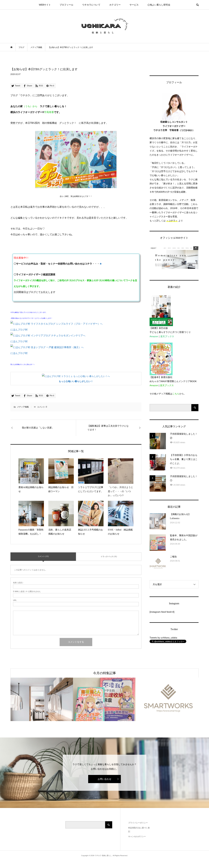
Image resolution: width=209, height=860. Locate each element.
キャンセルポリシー (137, 836)
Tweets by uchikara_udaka (163, 637)
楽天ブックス (167, 336)
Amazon (154, 336)
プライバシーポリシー (138, 823)
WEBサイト (45, 4)
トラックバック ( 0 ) (109, 556)
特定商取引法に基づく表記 (139, 830)
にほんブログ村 (19, 329)
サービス (134, 4)
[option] (41, 699)
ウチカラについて (91, 4)
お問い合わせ (104, 779)
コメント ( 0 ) (43, 556)
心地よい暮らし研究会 (158, 4)
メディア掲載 (23, 407)
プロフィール (66, 4)
